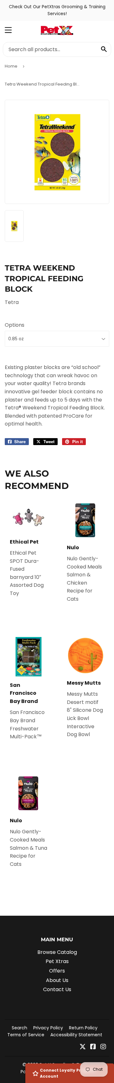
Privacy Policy (48, 1028)
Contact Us (57, 989)
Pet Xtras (57, 961)
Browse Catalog (57, 952)
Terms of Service (25, 1035)
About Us (57, 980)
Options (14, 325)
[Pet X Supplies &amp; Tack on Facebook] (93, 1047)
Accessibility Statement (76, 1035)
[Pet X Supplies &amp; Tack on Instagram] (103, 1047)
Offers (57, 970)
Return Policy (83, 1028)
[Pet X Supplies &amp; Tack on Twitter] (82, 1047)
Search (19, 1028)
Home (11, 66)
